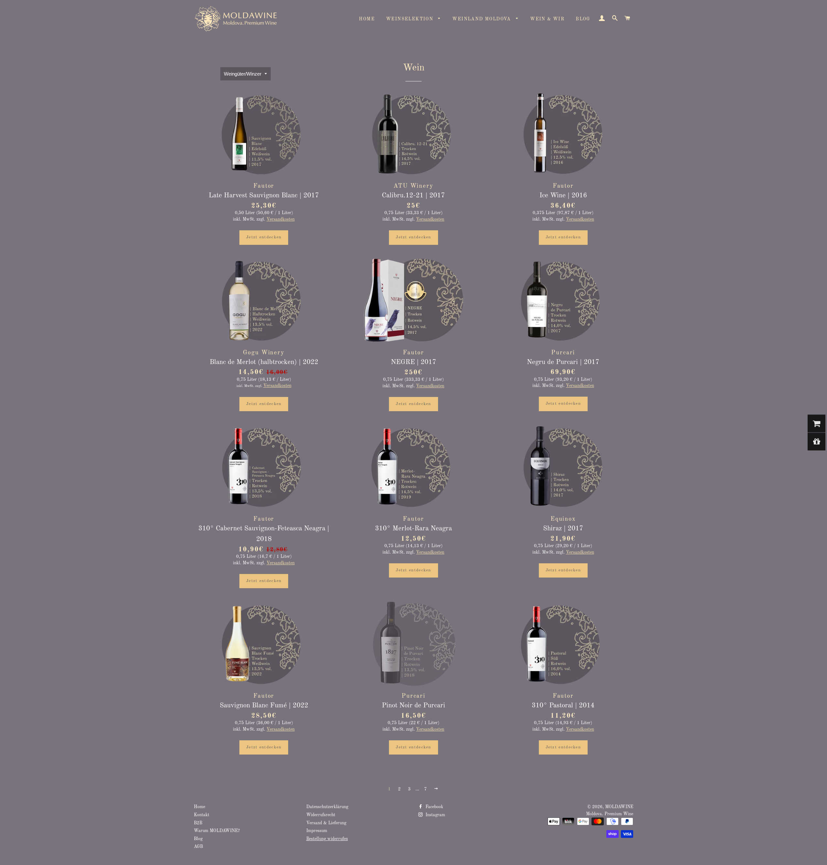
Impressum (316, 831)
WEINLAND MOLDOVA (482, 19)
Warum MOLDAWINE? (217, 831)
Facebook (433, 807)
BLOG (583, 19)
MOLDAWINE (619, 807)
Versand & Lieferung (326, 823)
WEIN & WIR (547, 19)
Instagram (434, 815)
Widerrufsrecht (320, 815)
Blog (198, 839)
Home (199, 807)
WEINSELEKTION (410, 19)
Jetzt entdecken (264, 237)
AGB (198, 847)
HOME (367, 19)
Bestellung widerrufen (327, 839)
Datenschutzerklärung (327, 807)
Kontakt (201, 815)
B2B (198, 823)
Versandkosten (281, 219)
